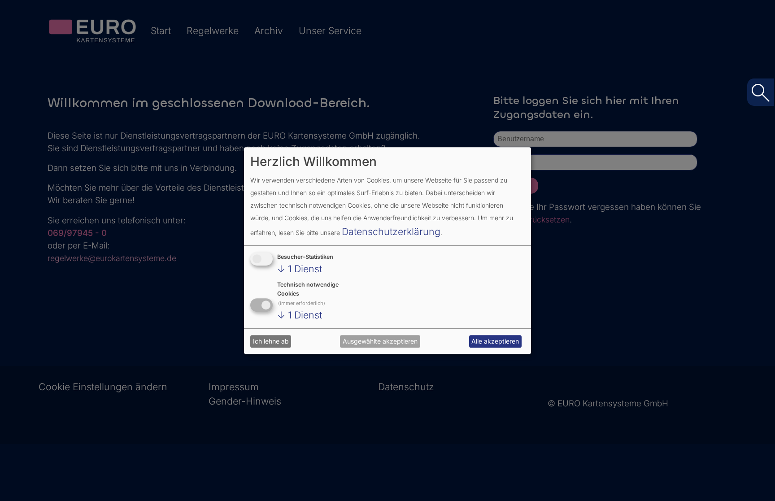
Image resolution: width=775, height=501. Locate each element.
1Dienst (299, 268)
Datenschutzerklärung (391, 231)
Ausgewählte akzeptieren (380, 341)
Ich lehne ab (271, 341)
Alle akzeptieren (495, 341)
